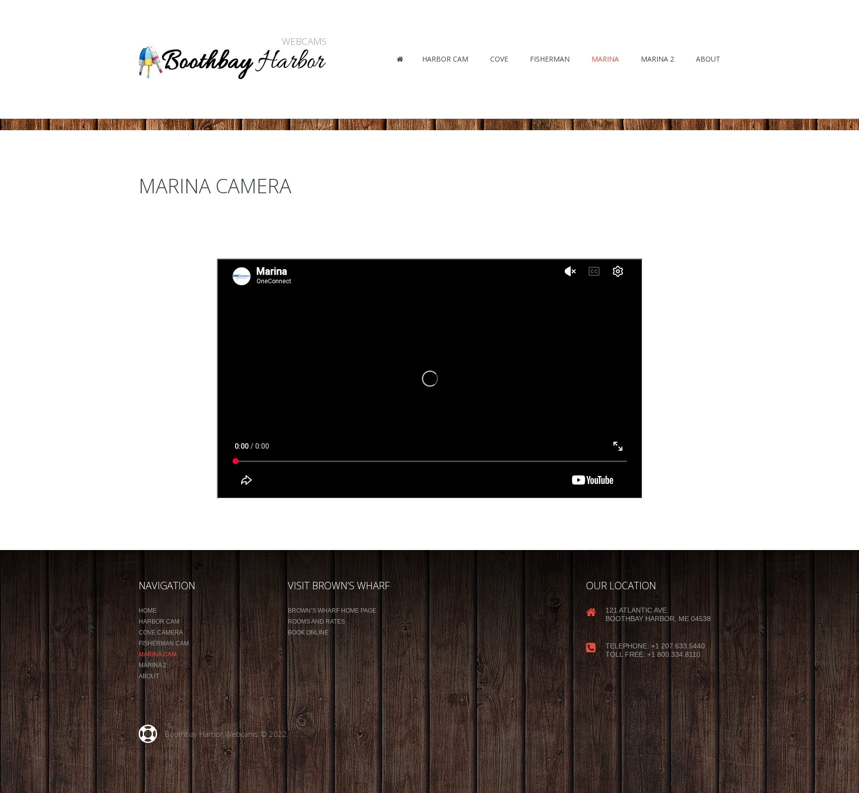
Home (148, 610)
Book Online (308, 632)
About (149, 676)
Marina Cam (157, 654)
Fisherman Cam (164, 643)
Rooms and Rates (316, 621)
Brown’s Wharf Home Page (332, 610)
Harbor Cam (159, 621)
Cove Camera (161, 632)
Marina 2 (153, 665)
